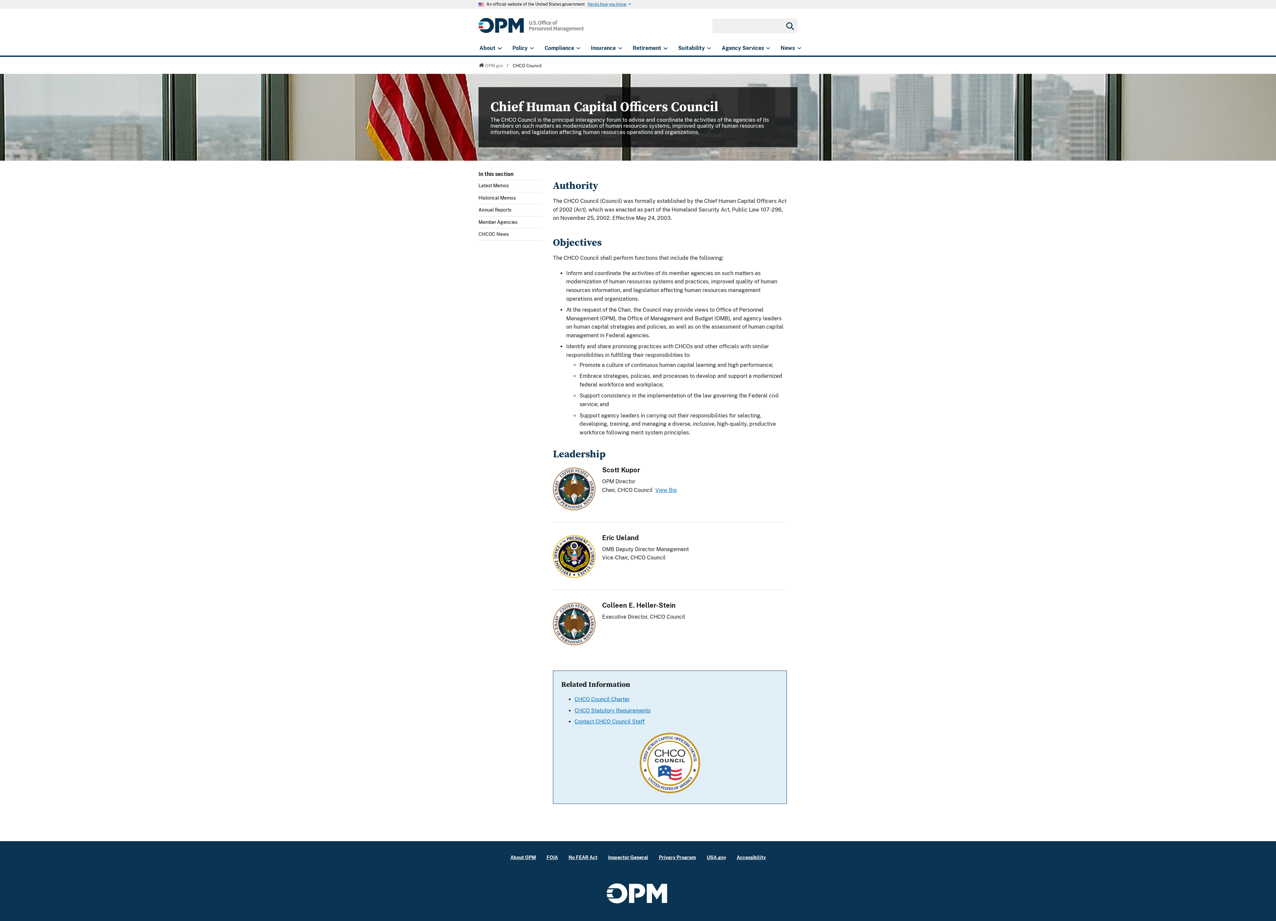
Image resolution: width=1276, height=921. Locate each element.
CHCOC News (493, 234)
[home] (531, 29)
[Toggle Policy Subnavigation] (532, 48)
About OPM (523, 857)
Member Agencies (497, 222)
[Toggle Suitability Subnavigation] (709, 48)
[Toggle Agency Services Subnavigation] (768, 48)
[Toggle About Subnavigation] (499, 48)
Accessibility (751, 857)
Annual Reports (494, 210)
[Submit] (790, 26)
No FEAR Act (583, 857)
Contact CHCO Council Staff (610, 721)
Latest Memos (493, 185)
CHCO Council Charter (602, 699)
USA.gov (716, 857)
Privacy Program (677, 857)
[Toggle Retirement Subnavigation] (665, 48)
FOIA (552, 857)
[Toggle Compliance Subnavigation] (578, 48)
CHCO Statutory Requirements (613, 710)
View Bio (666, 490)
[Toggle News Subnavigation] (799, 48)
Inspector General (628, 857)
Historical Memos (497, 198)
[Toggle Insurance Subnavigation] (620, 48)
